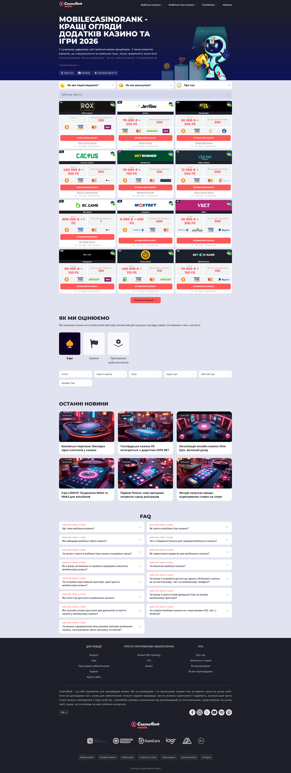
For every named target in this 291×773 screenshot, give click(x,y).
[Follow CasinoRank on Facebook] (192, 712)
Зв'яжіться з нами (200, 660)
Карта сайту (94, 677)
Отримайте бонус (87, 138)
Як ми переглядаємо (201, 671)
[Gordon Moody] (123, 741)
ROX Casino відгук (87, 142)
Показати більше (143, 300)
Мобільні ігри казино (181, 4)
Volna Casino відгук (204, 192)
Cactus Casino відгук (87, 192)
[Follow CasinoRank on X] (207, 712)
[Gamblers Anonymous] (187, 741)
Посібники (208, 4)
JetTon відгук (145, 142)
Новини (227, 4)
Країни (94, 671)
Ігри (93, 660)
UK (62, 712)
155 (149, 660)
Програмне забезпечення (93, 666)
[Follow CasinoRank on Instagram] (200, 712)
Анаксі (149, 666)
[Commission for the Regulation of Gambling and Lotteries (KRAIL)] (97, 741)
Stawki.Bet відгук (203, 142)
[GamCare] (149, 741)
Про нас (200, 655)
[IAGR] (171, 741)
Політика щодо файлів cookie (145, 768)
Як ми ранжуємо (200, 666)
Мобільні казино (151, 4)
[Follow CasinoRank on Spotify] (222, 712)
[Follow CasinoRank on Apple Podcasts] (229, 712)
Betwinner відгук (145, 192)
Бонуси (94, 655)
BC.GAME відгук (87, 241)
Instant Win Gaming (148, 655)
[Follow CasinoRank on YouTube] (214, 712)
